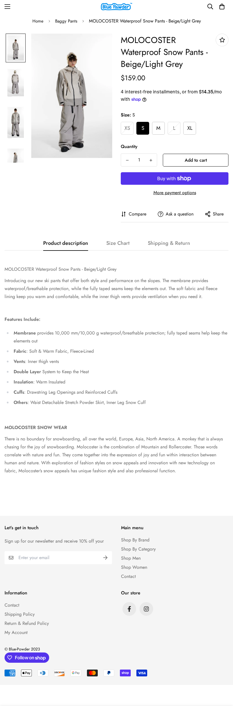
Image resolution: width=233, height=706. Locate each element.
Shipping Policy (20, 614)
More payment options (174, 192)
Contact (128, 576)
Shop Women (134, 567)
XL (189, 128)
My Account (16, 632)
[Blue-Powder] (116, 6)
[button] (221, 6)
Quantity (129, 146)
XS (127, 128)
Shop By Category (138, 549)
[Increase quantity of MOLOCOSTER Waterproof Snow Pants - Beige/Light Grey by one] (151, 160)
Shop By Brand (135, 540)
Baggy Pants (66, 21)
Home (37, 21)
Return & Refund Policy (27, 623)
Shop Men (131, 558)
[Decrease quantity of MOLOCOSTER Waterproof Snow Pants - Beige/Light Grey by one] (127, 160)
